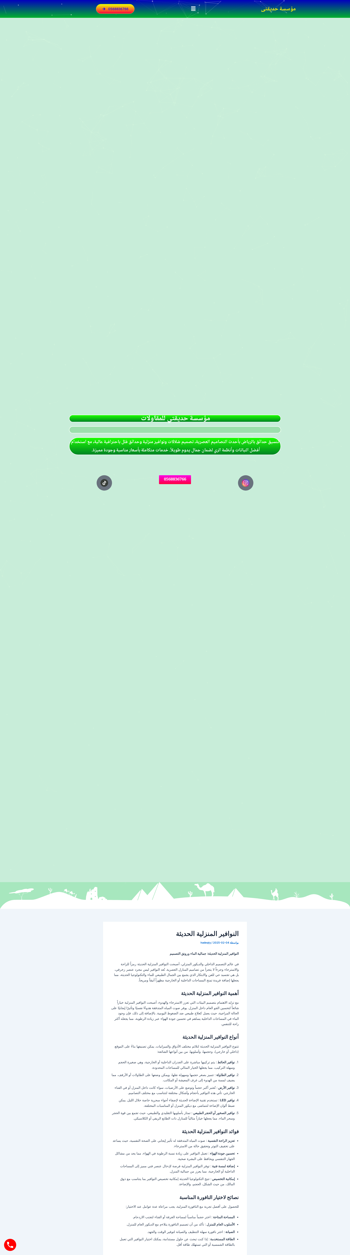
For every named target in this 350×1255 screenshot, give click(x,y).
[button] (193, 8)
